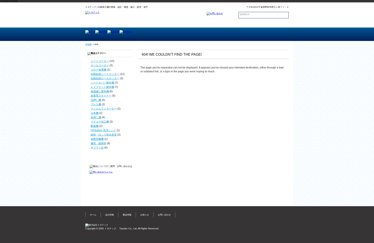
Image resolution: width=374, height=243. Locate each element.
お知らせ (144, 215)
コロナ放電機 (98, 69)
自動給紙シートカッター (105, 74)
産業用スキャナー (101, 95)
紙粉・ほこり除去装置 (104, 134)
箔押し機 (96, 100)
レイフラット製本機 (102, 87)
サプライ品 (97, 147)
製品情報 (127, 215)
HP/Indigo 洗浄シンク (103, 130)
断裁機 (94, 126)
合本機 (94, 113)
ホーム (93, 215)
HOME (88, 44)
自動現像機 (97, 139)
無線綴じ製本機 (100, 91)
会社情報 (109, 215)
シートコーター (100, 61)
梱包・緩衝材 (98, 143)
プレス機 (96, 104)
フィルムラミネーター (104, 108)
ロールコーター (100, 65)
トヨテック (110, 228)
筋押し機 (96, 117)
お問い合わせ (164, 215)
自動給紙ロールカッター (105, 78)
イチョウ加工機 (100, 121)
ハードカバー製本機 (102, 82)
